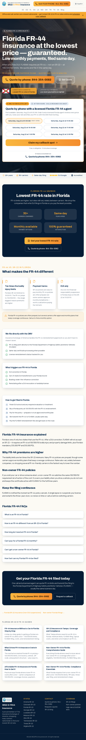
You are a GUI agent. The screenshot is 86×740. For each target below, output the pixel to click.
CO (27, 10)
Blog (62, 10)
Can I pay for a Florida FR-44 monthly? (21, 541)
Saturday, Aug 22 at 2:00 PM (62, 134)
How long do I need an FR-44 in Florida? (21, 532)
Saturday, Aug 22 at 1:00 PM (24, 134)
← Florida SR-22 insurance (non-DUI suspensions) (21, 613)
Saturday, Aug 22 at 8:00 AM (24, 121)
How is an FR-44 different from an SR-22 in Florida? (26, 523)
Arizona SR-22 (29, 702)
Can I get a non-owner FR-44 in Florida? (22, 549)
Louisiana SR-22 (29, 713)
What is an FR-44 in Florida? (16, 514)
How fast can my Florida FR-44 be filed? (22, 558)
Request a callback (64, 596)
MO (42, 10)
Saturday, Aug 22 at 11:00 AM (62, 127)
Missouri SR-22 (29, 715)
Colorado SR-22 (29, 704)
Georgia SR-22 (29, 710)
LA (38, 10)
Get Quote (67, 80)
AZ (23, 10)
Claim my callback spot (41, 142)
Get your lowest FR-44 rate (44, 241)
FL (30, 10)
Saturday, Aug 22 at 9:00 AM (62, 121)
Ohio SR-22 (28, 718)
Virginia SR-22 (29, 726)
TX (54, 10)
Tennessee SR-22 (30, 721)
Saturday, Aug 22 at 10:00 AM (24, 127)
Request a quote (51, 707)
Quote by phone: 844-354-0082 (30, 79)
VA (58, 10)
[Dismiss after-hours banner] (83, 15)
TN (50, 10)
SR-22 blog (49, 709)
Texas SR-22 (28, 723)
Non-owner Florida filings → (53, 613)
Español (80, 4)
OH (46, 10)
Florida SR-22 (28, 707)
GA (34, 10)
